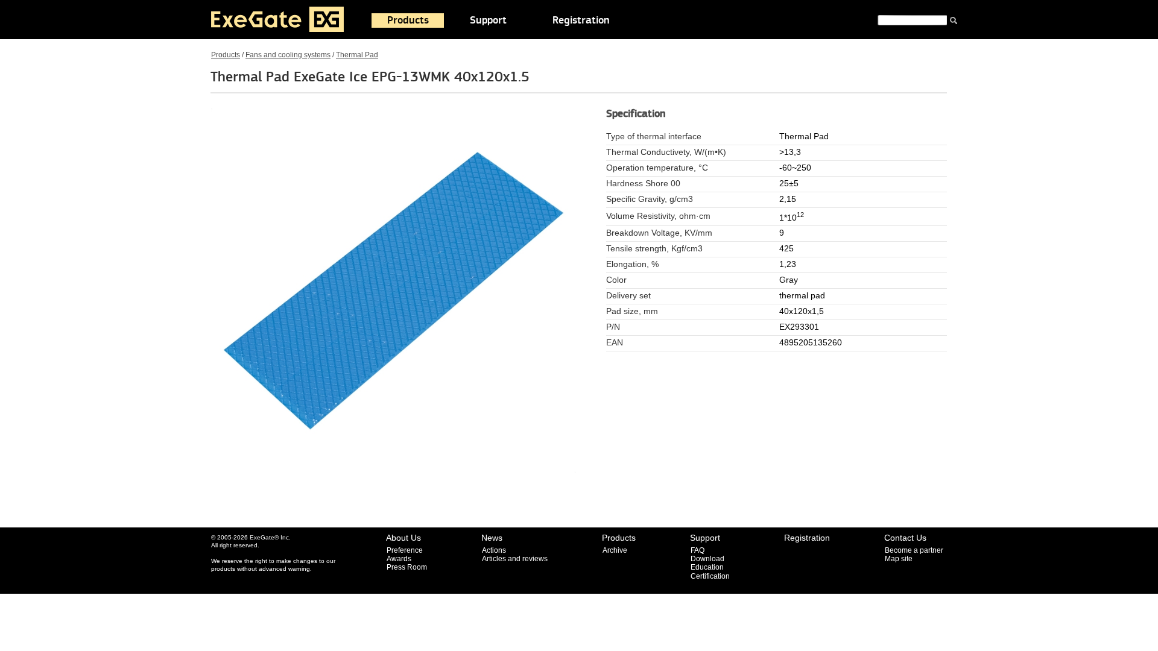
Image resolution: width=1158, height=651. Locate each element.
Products (408, 20)
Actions (494, 550)
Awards (399, 559)
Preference (405, 550)
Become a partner (914, 550)
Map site (899, 559)
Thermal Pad (357, 55)
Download (707, 559)
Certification (710, 576)
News (491, 537)
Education (707, 567)
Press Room (407, 567)
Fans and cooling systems (288, 55)
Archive (615, 550)
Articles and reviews (515, 559)
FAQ (697, 550)
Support (488, 20)
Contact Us (905, 537)
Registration (581, 20)
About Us (403, 537)
